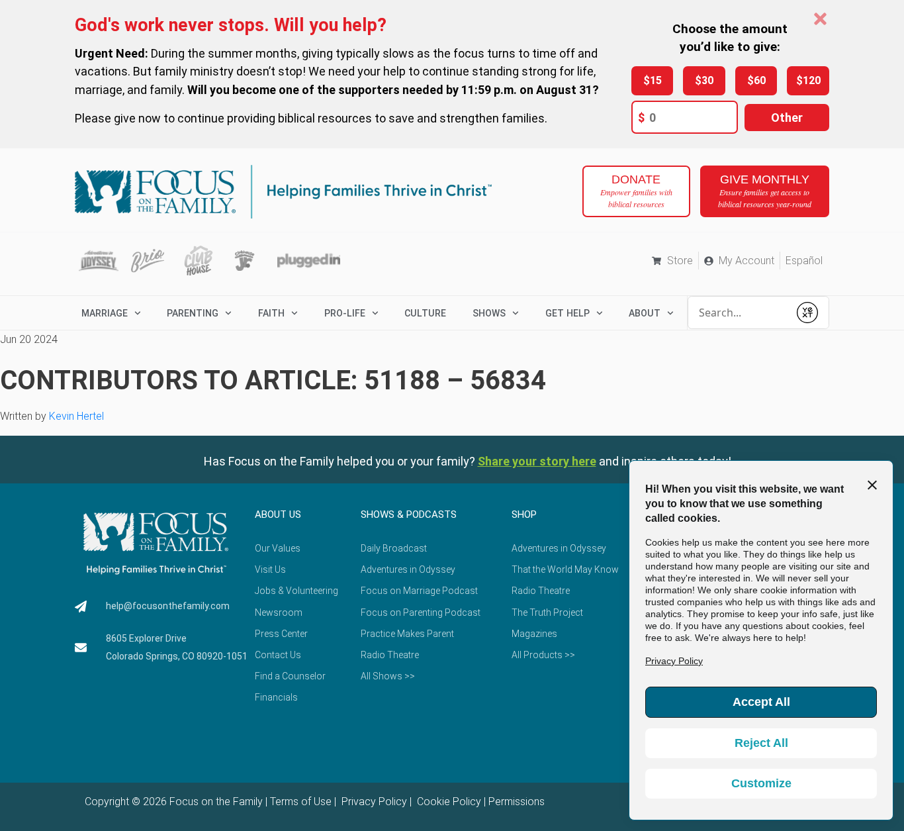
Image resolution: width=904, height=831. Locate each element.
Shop (524, 514)
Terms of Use (301, 801)
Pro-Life (344, 313)
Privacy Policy (373, 801)
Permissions (516, 801)
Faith (271, 313)
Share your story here (537, 461)
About (644, 313)
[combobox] (738, 312)
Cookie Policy (447, 801)
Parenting (192, 313)
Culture (425, 313)
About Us (278, 514)
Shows (489, 313)
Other (787, 117)
